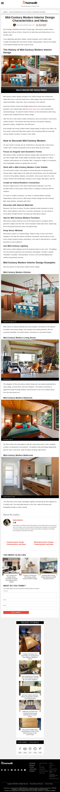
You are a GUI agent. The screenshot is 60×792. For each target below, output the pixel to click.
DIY (40, 765)
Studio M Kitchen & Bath (9, 496)
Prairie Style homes (34, 109)
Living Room (32, 769)
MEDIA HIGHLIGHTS (54, 778)
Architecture (43, 763)
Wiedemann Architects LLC (9, 321)
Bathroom (32, 763)
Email (5, 605)
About (51, 763)
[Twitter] (2, 770)
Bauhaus (13, 99)
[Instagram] (13, 523)
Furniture (42, 769)
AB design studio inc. (8, 439)
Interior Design (43, 771)
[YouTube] (12, 770)
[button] (30, 74)
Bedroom (32, 765)
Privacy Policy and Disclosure (36, 783)
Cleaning (41, 767)
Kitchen (31, 767)
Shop (50, 767)
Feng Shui (42, 773)
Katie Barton (20, 25)
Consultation (53, 769)
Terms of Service (49, 783)
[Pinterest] (15, 770)
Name (5, 599)
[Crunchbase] (25, 770)
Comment (5, 590)
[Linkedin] (15, 523)
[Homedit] (30, 3)
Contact (51, 765)
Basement (32, 771)
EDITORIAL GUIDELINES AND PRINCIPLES (53, 775)
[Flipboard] (21, 770)
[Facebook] (5, 770)
